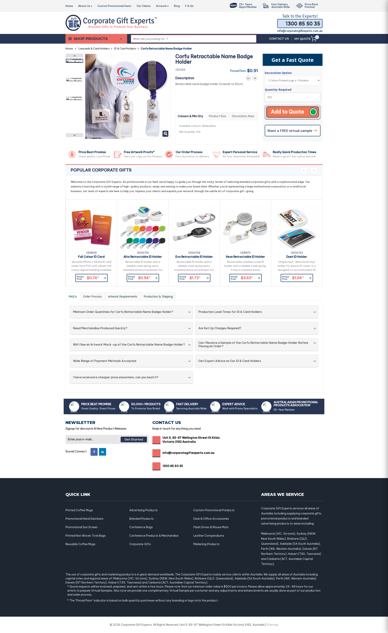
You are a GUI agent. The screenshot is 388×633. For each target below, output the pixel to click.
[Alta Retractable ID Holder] (143, 227)
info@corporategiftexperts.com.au (300, 31)
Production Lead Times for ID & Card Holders (230, 312)
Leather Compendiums (208, 535)
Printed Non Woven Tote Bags (85, 535)
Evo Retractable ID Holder (194, 257)
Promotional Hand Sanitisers (84, 518)
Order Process (92, 296)
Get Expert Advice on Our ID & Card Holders (229, 361)
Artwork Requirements (122, 296)
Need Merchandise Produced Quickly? (100, 328)
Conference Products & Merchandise (153, 535)
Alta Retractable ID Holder (142, 257)
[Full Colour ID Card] (91, 227)
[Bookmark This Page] (255, 77)
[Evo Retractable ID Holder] (194, 227)
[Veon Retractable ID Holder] (245, 227)
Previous (74, 55)
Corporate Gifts (140, 544)
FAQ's (73, 296)
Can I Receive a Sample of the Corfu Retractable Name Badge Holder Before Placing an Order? (253, 344)
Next (74, 135)
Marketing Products (206, 544)
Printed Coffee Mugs (79, 510)
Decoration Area (243, 116)
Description (184, 78)
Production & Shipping (158, 296)
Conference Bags (141, 527)
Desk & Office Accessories (211, 518)
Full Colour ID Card (91, 257)
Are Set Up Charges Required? (219, 328)
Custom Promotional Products (213, 510)
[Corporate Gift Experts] (111, 22)
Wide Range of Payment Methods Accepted (104, 361)
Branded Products (141, 518)
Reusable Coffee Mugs (80, 544)
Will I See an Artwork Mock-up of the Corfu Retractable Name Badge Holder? (129, 344)
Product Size (217, 116)
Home (69, 48)
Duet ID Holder (296, 257)
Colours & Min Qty (190, 116)
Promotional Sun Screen (81, 527)
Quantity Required (278, 89)
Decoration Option (278, 73)
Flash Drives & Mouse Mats (211, 527)
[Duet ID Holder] (297, 227)
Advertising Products (143, 510)
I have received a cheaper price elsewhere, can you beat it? (115, 377)
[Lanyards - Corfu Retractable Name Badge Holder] (74, 61)
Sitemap (272, 625)
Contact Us (279, 38)
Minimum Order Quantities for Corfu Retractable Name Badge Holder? (123, 312)
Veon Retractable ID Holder (245, 257)
